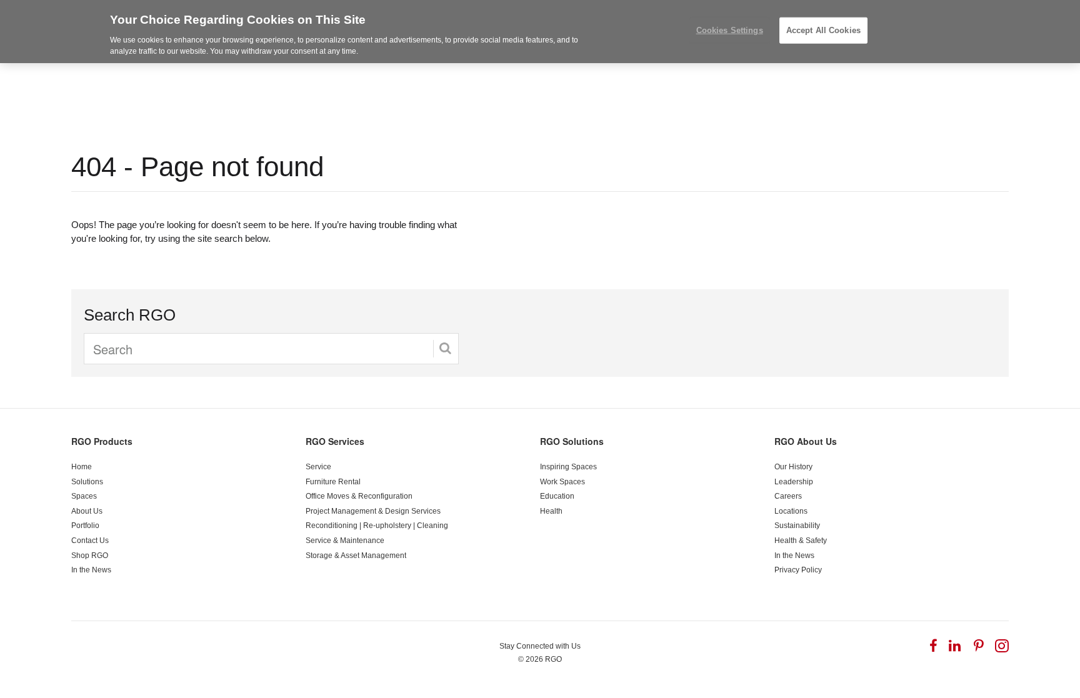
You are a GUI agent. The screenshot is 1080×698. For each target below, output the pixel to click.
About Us (86, 511)
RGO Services (335, 441)
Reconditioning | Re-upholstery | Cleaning (377, 525)
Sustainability (797, 525)
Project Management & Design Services (373, 511)
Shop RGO (89, 555)
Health (551, 511)
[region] (540, 31)
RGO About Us (805, 441)
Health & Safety (800, 540)
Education (557, 496)
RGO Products (101, 441)
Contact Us (90, 540)
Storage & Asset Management (356, 555)
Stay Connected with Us (540, 646)
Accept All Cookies (823, 30)
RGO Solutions (572, 441)
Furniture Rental (333, 481)
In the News (91, 570)
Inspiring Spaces (568, 466)
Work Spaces (562, 481)
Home (81, 466)
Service (318, 466)
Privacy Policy (798, 570)
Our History (793, 466)
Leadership (793, 481)
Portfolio (85, 525)
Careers (788, 496)
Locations (791, 511)
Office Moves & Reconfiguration (359, 496)
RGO (553, 659)
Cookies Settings (729, 30)
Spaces (84, 496)
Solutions (87, 481)
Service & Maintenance (345, 540)
